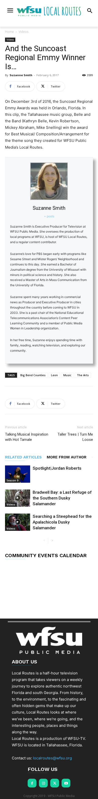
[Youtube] (66, 783)
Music (67, 375)
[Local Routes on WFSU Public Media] (49, 11)
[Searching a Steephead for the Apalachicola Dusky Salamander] (17, 522)
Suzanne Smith (21, 75)
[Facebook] (32, 783)
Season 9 (12, 480)
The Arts (83, 375)
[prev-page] (44, 541)
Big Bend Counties (32, 375)
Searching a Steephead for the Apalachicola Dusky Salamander (62, 522)
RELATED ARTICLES (23, 457)
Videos (23, 32)
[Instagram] (43, 783)
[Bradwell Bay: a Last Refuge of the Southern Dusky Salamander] (17, 498)
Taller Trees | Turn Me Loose (75, 437)
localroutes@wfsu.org (52, 758)
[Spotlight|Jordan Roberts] (17, 474)
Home (9, 32)
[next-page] (52, 541)
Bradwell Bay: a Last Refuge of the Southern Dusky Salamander (62, 498)
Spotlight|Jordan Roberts (57, 468)
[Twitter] (54, 783)
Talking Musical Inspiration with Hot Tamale (26, 437)
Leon (54, 375)
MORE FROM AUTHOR (66, 457)
